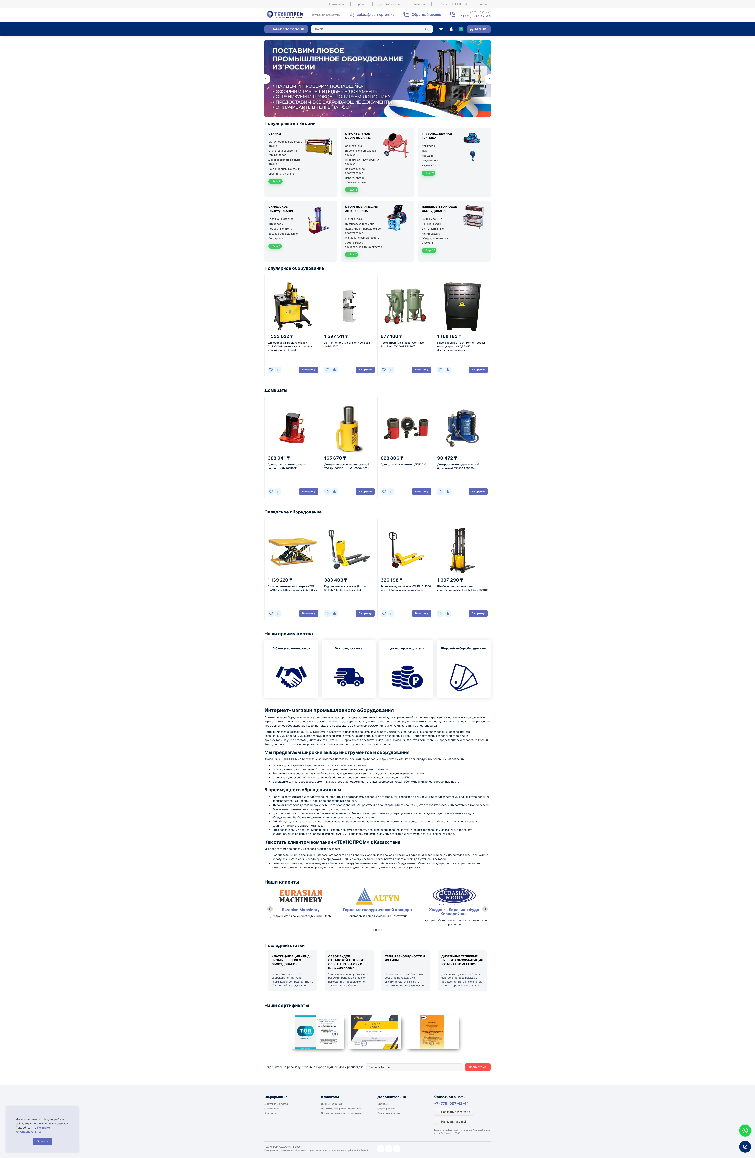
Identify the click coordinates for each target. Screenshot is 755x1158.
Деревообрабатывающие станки (284, 161)
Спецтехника (353, 145)
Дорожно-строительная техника (360, 152)
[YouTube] (388, 1148)
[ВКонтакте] (396, 1148)
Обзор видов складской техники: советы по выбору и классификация (346, 962)
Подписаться (477, 1067)
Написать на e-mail (453, 1121)
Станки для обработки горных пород (282, 152)
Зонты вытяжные (433, 228)
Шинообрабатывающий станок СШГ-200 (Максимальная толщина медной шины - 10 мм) (290, 346)
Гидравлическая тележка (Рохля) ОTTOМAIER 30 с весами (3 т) (345, 588)
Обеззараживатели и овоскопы (435, 240)
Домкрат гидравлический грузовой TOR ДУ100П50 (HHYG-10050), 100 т (346, 466)
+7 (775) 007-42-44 (451, 1103)
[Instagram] (380, 1148)
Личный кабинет (331, 1103)
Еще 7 (353, 254)
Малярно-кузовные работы (362, 237)
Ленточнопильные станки (284, 168)
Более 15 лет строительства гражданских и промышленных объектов (454, 922)
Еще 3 (276, 246)
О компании (336, 4)
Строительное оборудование (358, 136)
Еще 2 (429, 173)
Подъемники (430, 160)
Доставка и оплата (390, 4)
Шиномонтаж (353, 218)
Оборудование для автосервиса (361, 209)
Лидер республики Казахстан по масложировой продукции (377, 922)
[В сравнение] (278, 370)
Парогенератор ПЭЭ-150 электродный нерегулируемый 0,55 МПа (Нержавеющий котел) (461, 346)
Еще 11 (276, 181)
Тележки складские (281, 218)
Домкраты (428, 145)
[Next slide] (485, 909)
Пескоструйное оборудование (355, 170)
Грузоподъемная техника (437, 136)
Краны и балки (431, 165)
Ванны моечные (432, 218)
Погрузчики (275, 238)
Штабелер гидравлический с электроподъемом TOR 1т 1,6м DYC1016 (462, 588)
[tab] (373, 930)
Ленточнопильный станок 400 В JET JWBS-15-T (347, 344)
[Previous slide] (270, 909)
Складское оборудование (281, 209)
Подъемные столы (280, 228)
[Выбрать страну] (461, 29)
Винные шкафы (431, 223)
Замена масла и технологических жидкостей (363, 244)
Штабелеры (275, 223)
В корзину (308, 369)
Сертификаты (386, 1108)
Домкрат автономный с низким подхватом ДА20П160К (287, 466)
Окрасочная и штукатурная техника (362, 161)
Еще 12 (430, 250)
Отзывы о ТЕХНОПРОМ (452, 4)
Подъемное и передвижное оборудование (363, 230)
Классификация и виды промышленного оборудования (292, 960)
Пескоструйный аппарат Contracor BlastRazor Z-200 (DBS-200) (403, 344)
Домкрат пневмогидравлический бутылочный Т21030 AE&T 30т (458, 466)
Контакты (485, 4)
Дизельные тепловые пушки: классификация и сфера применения (462, 960)
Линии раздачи (431, 233)
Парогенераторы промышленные (355, 179)
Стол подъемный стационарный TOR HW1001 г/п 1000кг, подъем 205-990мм (293, 588)
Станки (274, 134)
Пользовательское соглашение (341, 1113)
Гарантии (419, 4)
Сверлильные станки (281, 173)
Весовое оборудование (283, 233)
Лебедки (427, 155)
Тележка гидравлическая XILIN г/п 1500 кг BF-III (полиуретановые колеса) (406, 588)
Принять (42, 1141)
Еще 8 (353, 189)
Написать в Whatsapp (455, 1111)
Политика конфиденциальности (341, 1108)
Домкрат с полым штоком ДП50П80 (403, 464)
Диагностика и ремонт (359, 223)
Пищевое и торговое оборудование (439, 209)
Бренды (361, 4)
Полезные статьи (389, 1113)
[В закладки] (271, 370)
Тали (425, 150)
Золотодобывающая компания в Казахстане (301, 916)
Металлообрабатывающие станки (285, 143)
